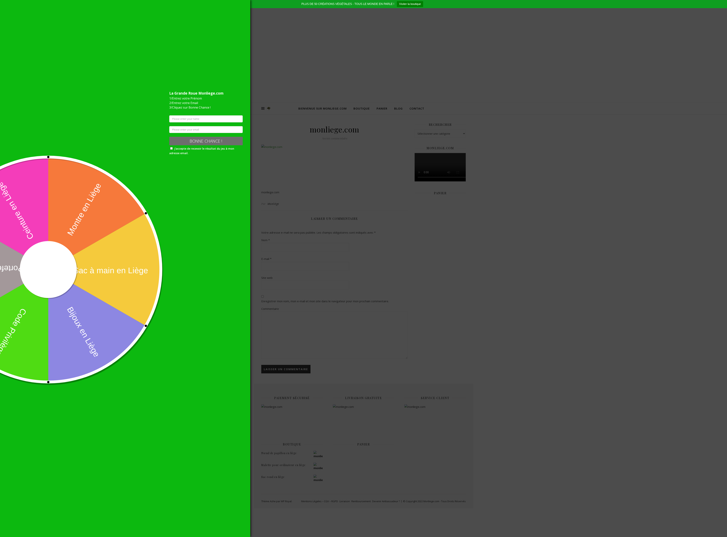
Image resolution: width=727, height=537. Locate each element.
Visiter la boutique (410, 3)
